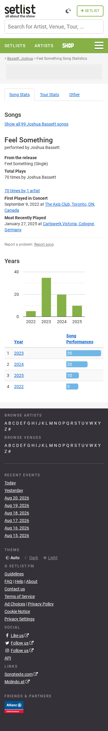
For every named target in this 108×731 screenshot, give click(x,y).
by (22, 190)
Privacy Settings (19, 619)
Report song (44, 244)
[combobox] (54, 27)
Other (74, 94)
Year (18, 341)
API (7, 658)
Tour (49, 94)
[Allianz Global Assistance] (13, 706)
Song (19, 94)
